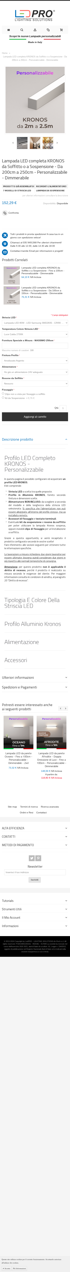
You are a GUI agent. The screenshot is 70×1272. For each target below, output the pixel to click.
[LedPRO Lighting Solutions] (35, 15)
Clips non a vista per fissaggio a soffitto (25, 394)
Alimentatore (9, 366)
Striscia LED (8, 317)
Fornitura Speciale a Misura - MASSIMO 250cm (27, 340)
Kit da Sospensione (20, 398)
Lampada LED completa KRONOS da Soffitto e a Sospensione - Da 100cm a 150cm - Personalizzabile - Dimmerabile (42, 290)
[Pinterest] (38, 858)
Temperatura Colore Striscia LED (20, 329)
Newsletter (35, 866)
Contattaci (41, 812)
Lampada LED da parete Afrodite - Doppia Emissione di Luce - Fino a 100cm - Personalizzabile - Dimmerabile (51, 759)
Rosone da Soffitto (12, 378)
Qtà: (57, 407)
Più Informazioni (19, 1268)
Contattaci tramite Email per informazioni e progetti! (36, 251)
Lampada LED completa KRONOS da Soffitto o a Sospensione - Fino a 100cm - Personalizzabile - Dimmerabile (42, 270)
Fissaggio (7, 389)
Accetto (7, 1268)
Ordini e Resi (26, 812)
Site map (12, 806)
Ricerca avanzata (50, 806)
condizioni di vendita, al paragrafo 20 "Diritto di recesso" (35, 578)
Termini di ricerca (29, 806)
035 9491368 (30, 242)
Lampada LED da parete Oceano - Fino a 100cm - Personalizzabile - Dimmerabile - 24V (18, 758)
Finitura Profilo (10, 355)
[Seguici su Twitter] (32, 858)
